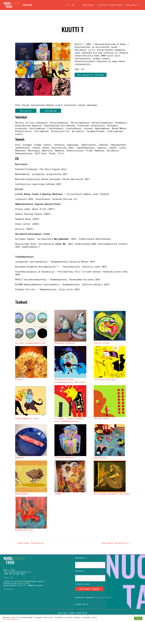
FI (68, 5)
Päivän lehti (101, 418)
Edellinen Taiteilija (29, 543)
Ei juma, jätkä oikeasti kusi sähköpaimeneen (69, 420)
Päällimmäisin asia (27, 418)
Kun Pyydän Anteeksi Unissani (112, 493)
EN (73, 5)
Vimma (57, 493)
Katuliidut (100, 457)
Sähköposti (80, 558)
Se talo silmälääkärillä (30, 343)
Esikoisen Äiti (24, 530)
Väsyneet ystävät (64, 343)
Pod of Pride (101, 343)
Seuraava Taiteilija (116, 543)
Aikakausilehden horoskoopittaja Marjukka (69, 380)
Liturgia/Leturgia (105, 379)
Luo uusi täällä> (104, 597)
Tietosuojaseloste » (11, 619)
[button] (138, 5)
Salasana (79, 571)
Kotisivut (26, 110)
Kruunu (19, 379)
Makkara (19, 457)
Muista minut (83, 584)
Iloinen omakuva (64, 457)
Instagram (50, 110)
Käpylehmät (21, 493)
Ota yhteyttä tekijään (90, 74)
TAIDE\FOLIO (27, 5)
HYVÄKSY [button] (138, 618)
